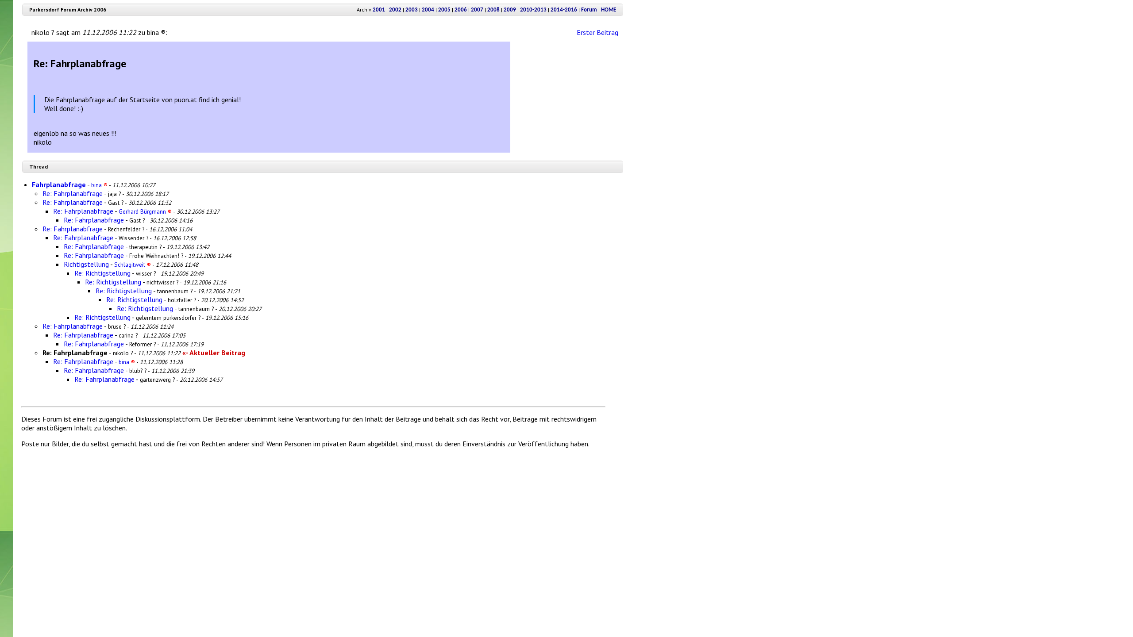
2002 (395, 10)
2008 (493, 10)
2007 (477, 10)
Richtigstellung (86, 264)
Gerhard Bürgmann (145, 211)
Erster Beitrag (597, 32)
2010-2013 (533, 10)
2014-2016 (564, 10)
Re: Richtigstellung (102, 273)
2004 (428, 10)
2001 (379, 10)
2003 (411, 10)
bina (99, 185)
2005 (444, 10)
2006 (461, 10)
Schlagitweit (132, 265)
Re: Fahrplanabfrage (72, 193)
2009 (510, 10)
